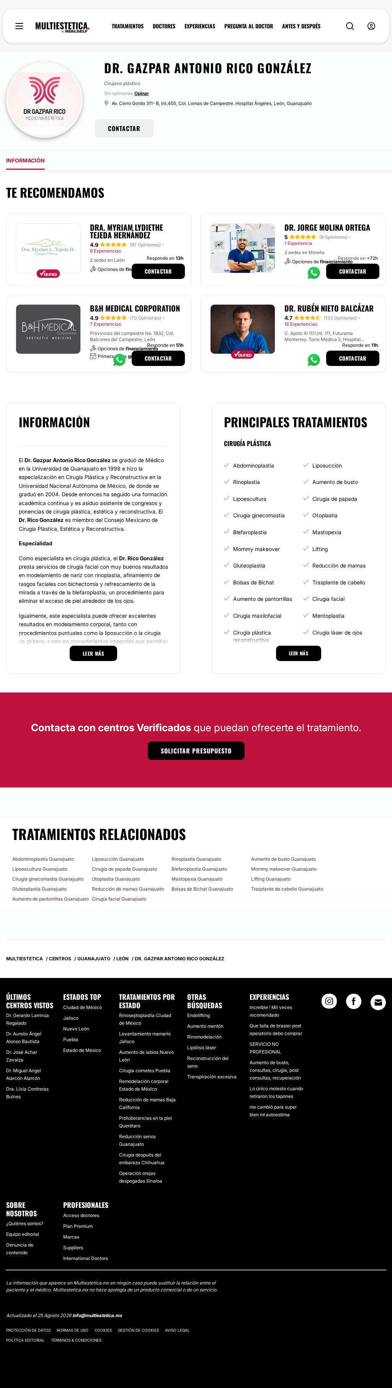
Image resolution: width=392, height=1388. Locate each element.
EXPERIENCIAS (200, 26)
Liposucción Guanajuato (118, 859)
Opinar (141, 93)
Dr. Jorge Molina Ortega (327, 227)
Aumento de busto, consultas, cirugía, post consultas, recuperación (275, 1070)
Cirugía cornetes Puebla (144, 1070)
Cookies (103, 1330)
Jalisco (70, 1018)
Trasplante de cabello (338, 582)
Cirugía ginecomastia (259, 515)
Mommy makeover (256, 549)
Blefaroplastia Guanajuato (199, 869)
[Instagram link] (329, 1003)
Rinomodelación (204, 1037)
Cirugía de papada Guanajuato (124, 869)
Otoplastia (325, 515)
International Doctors (85, 1258)
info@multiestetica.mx (97, 1315)
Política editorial (25, 1340)
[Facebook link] (353, 1003)
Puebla (70, 1039)
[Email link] (378, 1002)
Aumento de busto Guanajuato (283, 859)
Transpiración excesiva (212, 1077)
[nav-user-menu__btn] (371, 26)
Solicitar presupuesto (196, 750)
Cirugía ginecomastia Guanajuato (47, 879)
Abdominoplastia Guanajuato (43, 859)
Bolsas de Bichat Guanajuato (202, 889)
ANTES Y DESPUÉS (301, 26)
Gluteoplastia (249, 565)
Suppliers (73, 1247)
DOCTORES (164, 26)
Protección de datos (28, 1330)
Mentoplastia (328, 615)
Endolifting (198, 1015)
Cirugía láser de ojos (337, 632)
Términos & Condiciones (76, 1340)
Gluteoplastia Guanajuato (39, 889)
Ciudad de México (82, 1007)
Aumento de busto (335, 482)
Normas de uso (72, 1330)
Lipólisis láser (201, 1047)
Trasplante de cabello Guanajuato (287, 889)
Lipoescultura (249, 498)
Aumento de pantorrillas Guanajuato (50, 899)
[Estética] (63, 27)
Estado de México (82, 1050)
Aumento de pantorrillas (262, 599)
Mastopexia (326, 532)
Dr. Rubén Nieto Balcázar (329, 308)
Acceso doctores (81, 1215)
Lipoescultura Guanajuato (39, 869)
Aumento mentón (205, 1026)
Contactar (158, 271)
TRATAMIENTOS (128, 26)
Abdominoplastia (253, 465)
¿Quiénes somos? (24, 1223)
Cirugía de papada (334, 498)
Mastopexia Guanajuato (197, 879)
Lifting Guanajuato (271, 879)
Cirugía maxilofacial (257, 615)
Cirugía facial (328, 599)
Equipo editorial (22, 1234)
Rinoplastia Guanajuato (196, 859)
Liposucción (327, 465)
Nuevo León (76, 1029)
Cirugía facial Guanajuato (119, 899)
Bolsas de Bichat (253, 582)
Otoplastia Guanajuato (116, 879)
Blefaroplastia (250, 532)
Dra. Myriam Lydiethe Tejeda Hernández (126, 231)
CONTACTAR (124, 128)
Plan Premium (78, 1226)
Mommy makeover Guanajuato (284, 869)
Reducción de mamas (339, 565)
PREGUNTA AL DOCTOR (248, 26)
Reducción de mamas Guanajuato (128, 889)
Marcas (71, 1237)
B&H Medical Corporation (135, 308)
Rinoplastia (246, 482)
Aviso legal (177, 1330)
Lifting (320, 549)
